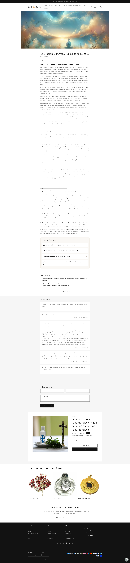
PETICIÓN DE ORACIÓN (51, 533)
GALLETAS (67, 531)
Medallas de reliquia (83, 498)
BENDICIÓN (49, 531)
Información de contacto (92, 559)
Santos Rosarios (32, 498)
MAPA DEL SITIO (68, 528)
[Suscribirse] (75, 517)
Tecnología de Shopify (39, 559)
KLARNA (29, 531)
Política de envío (74, 559)
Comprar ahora (84, 449)
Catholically (33, 559)
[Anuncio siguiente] (101, 1)
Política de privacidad (57, 559)
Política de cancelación (83, 559)
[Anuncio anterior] (28, 1)
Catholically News (74, 171)
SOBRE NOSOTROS (50, 528)
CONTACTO (30, 528)
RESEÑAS (48, 536)
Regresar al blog (66, 291)
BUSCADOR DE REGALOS (33, 533)
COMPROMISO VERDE (69, 538)
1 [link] (61, 379)
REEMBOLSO (30, 536)
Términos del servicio (66, 559)
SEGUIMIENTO (50, 538)
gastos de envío (76, 435)
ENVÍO (29, 538)
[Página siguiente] (68, 378)
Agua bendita (56, 498)
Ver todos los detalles (91, 455)
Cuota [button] (43, 60)
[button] (46, 5)
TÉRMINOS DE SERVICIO (70, 536)
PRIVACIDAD (68, 533)
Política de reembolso (48, 559)
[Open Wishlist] (98, 6)
